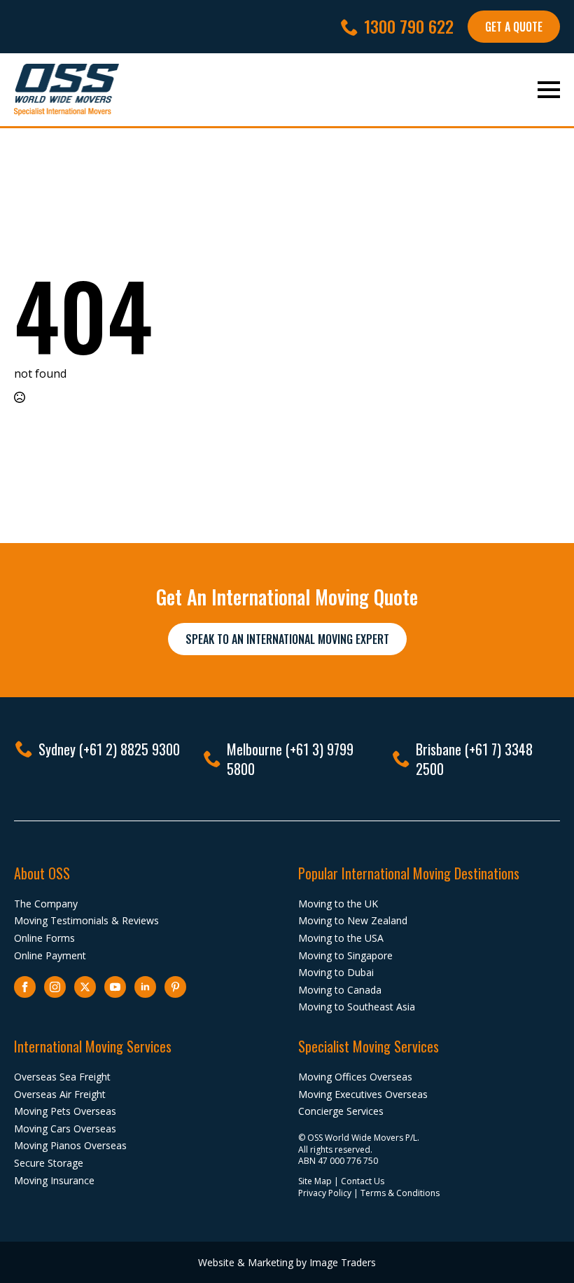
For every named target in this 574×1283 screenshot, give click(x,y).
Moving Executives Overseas (363, 1094)
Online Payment (50, 955)
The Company (46, 903)
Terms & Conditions (400, 1193)
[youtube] (115, 987)
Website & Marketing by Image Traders (287, 1262)
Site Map (315, 1181)
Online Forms (44, 938)
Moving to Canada (340, 989)
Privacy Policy (324, 1193)
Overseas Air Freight (60, 1094)
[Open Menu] (549, 89)
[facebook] (25, 987)
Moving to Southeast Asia (356, 1006)
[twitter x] (85, 987)
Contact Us (362, 1181)
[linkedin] (145, 987)
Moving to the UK (338, 903)
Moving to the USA (341, 938)
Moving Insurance (54, 1180)
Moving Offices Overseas (355, 1076)
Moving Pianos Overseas (70, 1145)
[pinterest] (175, 987)
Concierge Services (341, 1111)
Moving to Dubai (336, 972)
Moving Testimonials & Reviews (86, 920)
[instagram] (55, 987)
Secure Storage (48, 1162)
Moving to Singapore (345, 955)
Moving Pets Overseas (65, 1111)
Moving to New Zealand (352, 920)
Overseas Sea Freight (62, 1076)
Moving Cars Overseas (65, 1128)
